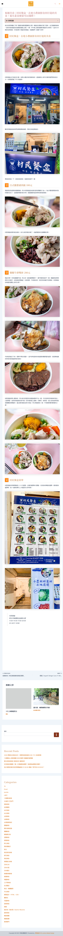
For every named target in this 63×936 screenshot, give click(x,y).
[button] (55, 4)
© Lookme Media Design (47, 933)
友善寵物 (6, 807)
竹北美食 (6, 891)
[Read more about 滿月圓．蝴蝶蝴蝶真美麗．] (46, 696)
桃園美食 (6, 879)
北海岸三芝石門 (8, 801)
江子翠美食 (7, 882)
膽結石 (6, 897)
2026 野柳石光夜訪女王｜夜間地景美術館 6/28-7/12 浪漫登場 (22, 755)
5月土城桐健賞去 (11, 711)
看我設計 (37, 933)
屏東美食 (6, 840)
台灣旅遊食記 (8, 822)
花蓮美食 (6, 900)
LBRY (5, 795)
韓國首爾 (6, 919)
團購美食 (6, 831)
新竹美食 (6, 855)
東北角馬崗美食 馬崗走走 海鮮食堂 (14, 761)
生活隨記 (6, 885)
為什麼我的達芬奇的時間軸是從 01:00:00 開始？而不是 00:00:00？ (24, 767)
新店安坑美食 (8, 852)
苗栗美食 (6, 904)
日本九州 (6, 864)
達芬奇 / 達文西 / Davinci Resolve (14, 910)
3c (5, 786)
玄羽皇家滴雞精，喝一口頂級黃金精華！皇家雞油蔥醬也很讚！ (22, 764)
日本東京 (6, 870)
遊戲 (5, 907)
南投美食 (6, 804)
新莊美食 (6, 858)
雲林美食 (6, 913)
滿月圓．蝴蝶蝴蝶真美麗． (42, 707)
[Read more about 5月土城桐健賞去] (18, 698)
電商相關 (6, 915)
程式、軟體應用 (8, 888)
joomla (6, 792)
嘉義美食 (6, 825)
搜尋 (5, 731)
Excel (6, 789)
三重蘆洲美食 (8, 798)
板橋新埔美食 (8, 873)
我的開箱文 (7, 846)
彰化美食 (6, 843)
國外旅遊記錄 (8, 828)
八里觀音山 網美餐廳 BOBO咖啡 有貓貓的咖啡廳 (18, 758)
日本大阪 (6, 867)
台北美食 (35, 710)
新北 (7, 714)
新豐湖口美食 (8, 861)
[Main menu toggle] (59, 4)
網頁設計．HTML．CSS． (12, 894)
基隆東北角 (7, 834)
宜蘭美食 (6, 837)
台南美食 (6, 816)
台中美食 (6, 810)
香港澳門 (6, 922)
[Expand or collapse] (58, 21)
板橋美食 (6, 876)
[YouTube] (2, 4)
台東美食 (6, 819)
